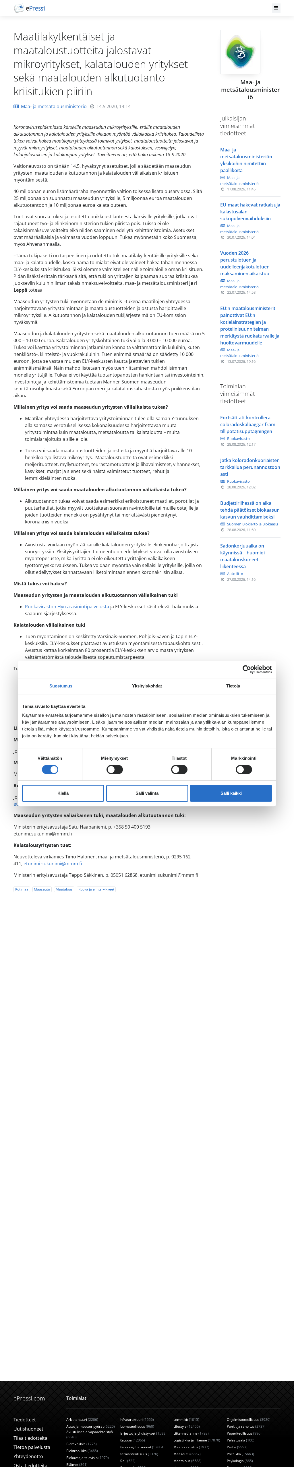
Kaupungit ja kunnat (142, 1447)
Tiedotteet (24, 1420)
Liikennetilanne (191, 1433)
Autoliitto (235, 573)
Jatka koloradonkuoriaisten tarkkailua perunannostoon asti (250, 467)
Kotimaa (21, 889)
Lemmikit (186, 1419)
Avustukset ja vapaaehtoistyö (89, 1434)
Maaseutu (42, 889)
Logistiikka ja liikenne (196, 1440)
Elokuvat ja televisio (87, 1457)
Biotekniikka (81, 1443)
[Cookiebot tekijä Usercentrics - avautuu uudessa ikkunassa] (247, 669)
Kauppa (132, 1440)
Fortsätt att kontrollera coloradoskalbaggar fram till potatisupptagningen (247, 424)
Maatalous (64, 889)
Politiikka (240, 1454)
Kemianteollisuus (139, 1454)
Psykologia (240, 1460)
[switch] (115, 769)
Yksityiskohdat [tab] (147, 685)
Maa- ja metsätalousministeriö (54, 106)
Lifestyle (186, 1426)
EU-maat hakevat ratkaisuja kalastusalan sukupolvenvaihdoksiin (250, 212)
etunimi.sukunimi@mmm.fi (53, 863)
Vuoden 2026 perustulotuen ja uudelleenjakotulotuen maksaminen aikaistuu (245, 263)
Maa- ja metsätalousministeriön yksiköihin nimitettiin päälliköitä (246, 160)
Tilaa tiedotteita (30, 1438)
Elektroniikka (82, 1450)
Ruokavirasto (238, 438)
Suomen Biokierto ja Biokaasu (252, 524)
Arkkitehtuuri (82, 1419)
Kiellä (63, 793)
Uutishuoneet (28, 1429)
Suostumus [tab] (61, 685)
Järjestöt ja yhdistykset (143, 1433)
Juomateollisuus (137, 1426)
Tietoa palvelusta (31, 1447)
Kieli (128, 1460)
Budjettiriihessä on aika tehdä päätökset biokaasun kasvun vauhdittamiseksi (250, 510)
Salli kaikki (231, 793)
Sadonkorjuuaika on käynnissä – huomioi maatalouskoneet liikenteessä (242, 556)
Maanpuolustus (191, 1447)
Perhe (237, 1447)
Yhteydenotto (28, 1456)
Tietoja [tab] (233, 685)
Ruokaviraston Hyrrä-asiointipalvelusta (67, 606)
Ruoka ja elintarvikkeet (96, 889)
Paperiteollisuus (244, 1433)
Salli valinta (147, 793)
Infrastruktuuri (137, 1419)
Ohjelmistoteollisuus (248, 1419)
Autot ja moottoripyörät (90, 1426)
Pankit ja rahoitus (246, 1426)
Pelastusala (240, 1440)
